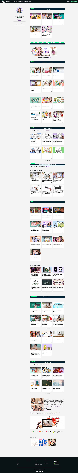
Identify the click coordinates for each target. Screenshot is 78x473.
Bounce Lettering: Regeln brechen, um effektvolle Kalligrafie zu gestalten (47, 193)
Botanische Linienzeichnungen (46, 141)
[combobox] (22, 1)
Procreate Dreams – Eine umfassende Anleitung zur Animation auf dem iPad (34, 275)
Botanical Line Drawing (36, 412)
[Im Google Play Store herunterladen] (57, 464)
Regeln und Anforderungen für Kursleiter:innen (38, 464)
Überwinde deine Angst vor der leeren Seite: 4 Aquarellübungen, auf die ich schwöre (35, 76)
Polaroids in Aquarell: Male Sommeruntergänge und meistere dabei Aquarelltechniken (46, 106)
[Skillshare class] (35, 16)
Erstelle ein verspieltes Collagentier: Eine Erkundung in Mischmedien (35, 389)
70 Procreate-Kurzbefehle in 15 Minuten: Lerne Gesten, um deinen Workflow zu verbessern (47, 230)
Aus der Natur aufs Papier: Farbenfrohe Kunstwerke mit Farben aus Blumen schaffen (57, 119)
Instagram (47, 406)
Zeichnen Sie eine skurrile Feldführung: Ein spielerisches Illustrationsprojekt (46, 35)
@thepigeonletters (58, 406)
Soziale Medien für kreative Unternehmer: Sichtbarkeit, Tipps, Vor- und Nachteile (35, 324)
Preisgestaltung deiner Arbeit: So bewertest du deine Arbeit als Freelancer (58, 311)
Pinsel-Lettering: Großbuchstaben (58, 192)
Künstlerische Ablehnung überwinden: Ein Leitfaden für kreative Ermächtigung (35, 340)
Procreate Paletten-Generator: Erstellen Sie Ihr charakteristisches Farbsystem (35, 216)
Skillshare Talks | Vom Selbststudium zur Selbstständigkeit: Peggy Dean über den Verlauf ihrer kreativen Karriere (35, 354)
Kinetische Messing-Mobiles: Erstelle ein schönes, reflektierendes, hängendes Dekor (47, 389)
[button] (74, 1)
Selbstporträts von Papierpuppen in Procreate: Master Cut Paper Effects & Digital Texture (35, 245)
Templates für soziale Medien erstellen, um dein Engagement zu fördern (47, 353)
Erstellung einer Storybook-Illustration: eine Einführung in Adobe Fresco (46, 275)
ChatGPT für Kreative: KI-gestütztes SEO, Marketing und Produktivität (35, 311)
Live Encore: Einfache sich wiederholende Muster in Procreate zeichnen (36, 258)
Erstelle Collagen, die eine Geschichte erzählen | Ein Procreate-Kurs (57, 216)
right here (49, 57)
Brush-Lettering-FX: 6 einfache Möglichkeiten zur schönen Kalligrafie (57, 180)
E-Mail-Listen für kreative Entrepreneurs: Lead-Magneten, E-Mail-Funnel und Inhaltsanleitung (58, 324)
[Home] (3, 1)
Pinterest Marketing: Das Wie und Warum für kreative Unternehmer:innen (47, 324)
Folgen (20, 19)
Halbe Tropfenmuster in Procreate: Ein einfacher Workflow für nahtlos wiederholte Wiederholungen (36, 230)
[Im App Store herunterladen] (57, 461)
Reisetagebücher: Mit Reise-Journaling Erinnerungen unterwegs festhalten (46, 376)
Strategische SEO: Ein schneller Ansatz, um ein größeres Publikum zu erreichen (47, 311)
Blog (17, 464)
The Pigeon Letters (46, 410)
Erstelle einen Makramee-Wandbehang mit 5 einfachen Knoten (57, 389)
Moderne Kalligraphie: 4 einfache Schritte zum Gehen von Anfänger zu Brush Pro (47, 180)
